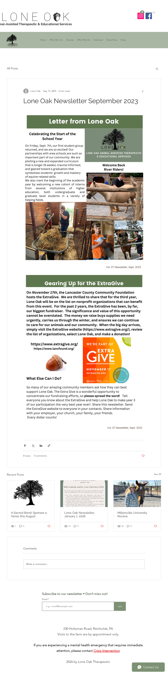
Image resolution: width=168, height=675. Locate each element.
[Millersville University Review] (137, 493)
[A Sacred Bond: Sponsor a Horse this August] (30, 493)
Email (45, 599)
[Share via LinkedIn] (40, 445)
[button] (56, 40)
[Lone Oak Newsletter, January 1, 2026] (84, 493)
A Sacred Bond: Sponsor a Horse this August (29, 514)
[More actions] (143, 91)
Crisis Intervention (107, 651)
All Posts (12, 68)
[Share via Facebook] (24, 445)
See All (157, 474)
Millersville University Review (132, 514)
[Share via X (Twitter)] (32, 445)
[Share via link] (49, 445)
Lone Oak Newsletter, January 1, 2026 (79, 514)
